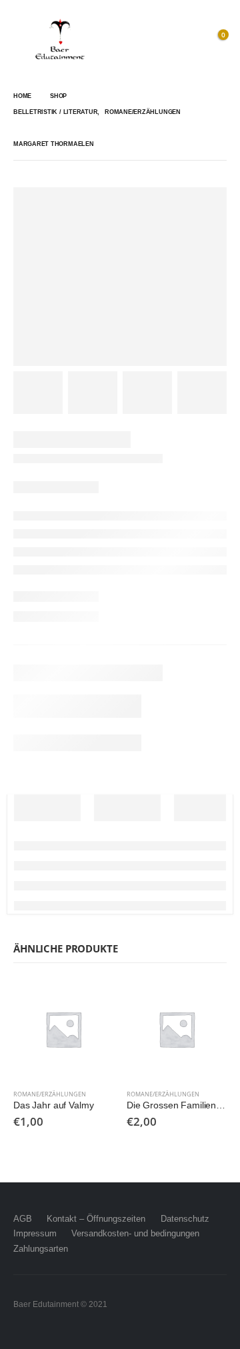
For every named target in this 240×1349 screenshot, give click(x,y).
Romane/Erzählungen (49, 1094)
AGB (22, 1219)
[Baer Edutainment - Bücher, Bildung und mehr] (60, 40)
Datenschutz (185, 1219)
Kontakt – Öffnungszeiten (96, 1219)
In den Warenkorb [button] (91, 1001)
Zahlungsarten (40, 1249)
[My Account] (187, 40)
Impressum (35, 1233)
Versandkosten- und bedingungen (135, 1233)
